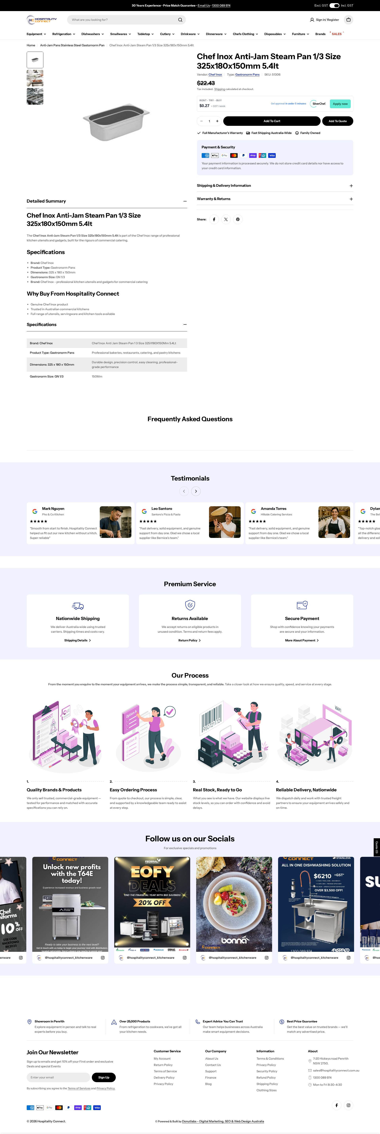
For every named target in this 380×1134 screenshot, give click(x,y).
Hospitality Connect (51, 1121)
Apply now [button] (340, 103)
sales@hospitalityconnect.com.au (336, 1070)
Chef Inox (215, 74)
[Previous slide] (184, 491)
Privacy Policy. (106, 1088)
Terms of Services (79, 1088)
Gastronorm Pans (247, 74)
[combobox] (126, 20)
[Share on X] (226, 219)
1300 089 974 (221, 5)
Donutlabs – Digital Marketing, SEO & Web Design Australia (223, 1121)
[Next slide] (196, 491)
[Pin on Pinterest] (238, 219)
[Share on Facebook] (214, 219)
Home (31, 45)
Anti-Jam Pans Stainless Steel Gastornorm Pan (72, 45)
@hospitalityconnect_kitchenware (37, 958)
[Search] (180, 19)
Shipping (219, 89)
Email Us (204, 5)
